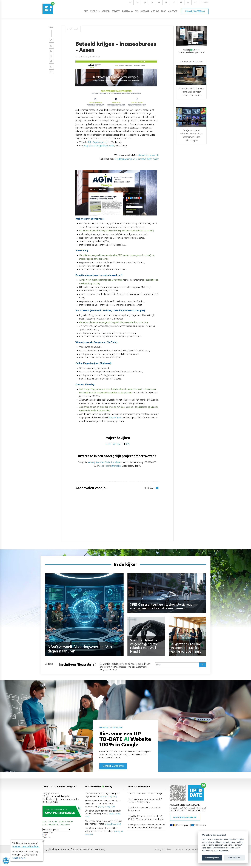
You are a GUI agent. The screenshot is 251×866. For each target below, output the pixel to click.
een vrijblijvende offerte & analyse (104, 462)
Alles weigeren (234, 858)
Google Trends (116, 417)
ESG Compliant (183, 825)
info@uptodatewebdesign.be (56, 796)
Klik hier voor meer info (148, 155)
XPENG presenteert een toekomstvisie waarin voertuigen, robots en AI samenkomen (103, 803)
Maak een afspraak (113, 766)
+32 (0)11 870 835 (50, 793)
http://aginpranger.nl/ (97, 142)
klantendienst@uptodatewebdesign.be (60, 799)
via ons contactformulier (110, 466)
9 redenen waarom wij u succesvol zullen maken (137, 159)
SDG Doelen (200, 825)
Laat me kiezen (221, 850)
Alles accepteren (212, 858)
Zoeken (205, 2)
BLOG (108, 443)
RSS (127, 443)
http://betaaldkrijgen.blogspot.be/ (99, 145)
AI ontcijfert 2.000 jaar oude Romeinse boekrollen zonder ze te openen (191, 91)
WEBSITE (118, 443)
